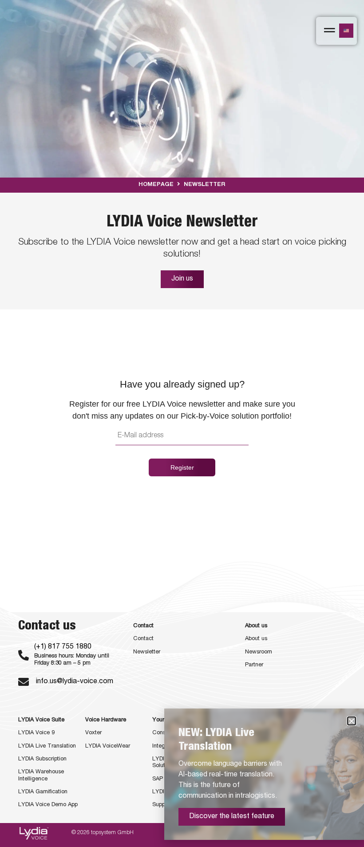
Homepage (156, 185)
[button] (351, 720)
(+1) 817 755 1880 (62, 647)
